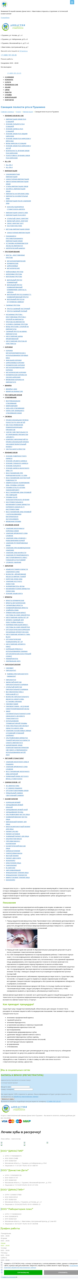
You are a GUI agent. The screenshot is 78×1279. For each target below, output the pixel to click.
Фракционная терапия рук (16, 875)
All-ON (8, 161)
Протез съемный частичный (18, 309)
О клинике (9, 77)
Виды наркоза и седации (16, 143)
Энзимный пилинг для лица (17, 836)
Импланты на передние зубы (17, 194)
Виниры (8, 385)
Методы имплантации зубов (18, 229)
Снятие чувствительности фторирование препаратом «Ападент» (17, 434)
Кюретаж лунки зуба (14, 579)
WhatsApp (23, 51)
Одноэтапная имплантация (17, 179)
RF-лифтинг (10, 868)
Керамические (12, 263)
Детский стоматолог (14, 758)
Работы (8, 92)
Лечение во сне (11, 85)
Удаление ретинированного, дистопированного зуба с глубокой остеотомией (17, 557)
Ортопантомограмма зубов (17, 791)
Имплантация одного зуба (17, 213)
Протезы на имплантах (15, 322)
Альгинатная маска (14, 839)
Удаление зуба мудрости (16, 553)
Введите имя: (6, 1087)
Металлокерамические (16, 261)
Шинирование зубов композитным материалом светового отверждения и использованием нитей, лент (17, 750)
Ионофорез (10, 880)
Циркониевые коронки (15, 363)
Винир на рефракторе (14, 391)
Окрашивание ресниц (14, 812)
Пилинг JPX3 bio (12, 831)
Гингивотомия (12, 704)
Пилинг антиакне (13, 834)
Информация (11, 97)
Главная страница (7, 112)
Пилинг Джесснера (13, 858)
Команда (9, 80)
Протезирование (12, 252)
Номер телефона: (7, 1089)
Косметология (11, 799)
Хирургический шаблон (15, 248)
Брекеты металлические (15, 603)
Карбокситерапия (13, 851)
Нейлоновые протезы (14, 272)
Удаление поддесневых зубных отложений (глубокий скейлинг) (18, 733)
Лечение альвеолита (14, 593)
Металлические (13, 268)
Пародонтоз (11, 680)
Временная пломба (13, 521)
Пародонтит (11, 670)
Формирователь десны (15, 586)
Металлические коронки (16, 372)
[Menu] (72, 2)
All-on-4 (9, 165)
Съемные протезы (13, 305)
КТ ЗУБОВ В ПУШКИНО (14, 788)
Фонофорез (10, 860)
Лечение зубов (11, 452)
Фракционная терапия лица (17, 873)
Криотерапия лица (13, 863)
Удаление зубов (12, 525)
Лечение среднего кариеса (16, 461)
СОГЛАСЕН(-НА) (23, 1272)
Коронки (9, 347)
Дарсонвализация (13, 870)
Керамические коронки (15, 365)
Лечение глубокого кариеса (17, 463)
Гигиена (8, 416)
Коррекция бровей (13, 802)
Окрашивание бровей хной (17, 810)
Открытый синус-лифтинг (17, 218)
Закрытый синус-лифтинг (17, 221)
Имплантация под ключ (16, 215)
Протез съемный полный (17, 311)
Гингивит (10, 668)
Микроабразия (11, 406)
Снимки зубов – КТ (13, 782)
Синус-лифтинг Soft (15, 223)
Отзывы (8, 95)
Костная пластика (14, 226)
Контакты (9, 100)
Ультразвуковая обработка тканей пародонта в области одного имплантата (18, 740)
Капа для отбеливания (15, 408)
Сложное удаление (13, 562)
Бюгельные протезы (14, 277)
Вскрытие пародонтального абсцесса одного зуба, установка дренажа (17, 699)
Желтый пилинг (12, 856)
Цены (7, 90)
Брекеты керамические (15, 600)
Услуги (8, 82)
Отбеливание (10, 397)
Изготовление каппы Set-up (17, 617)
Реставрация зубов (13, 395)
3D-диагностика (12, 786)
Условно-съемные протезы (17, 324)
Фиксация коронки (14, 360)
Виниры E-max (11, 389)
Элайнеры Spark (12, 610)
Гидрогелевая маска (14, 853)
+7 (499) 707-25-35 (9, 55)
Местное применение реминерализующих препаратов (14, 427)
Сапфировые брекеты (14, 605)
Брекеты (8, 597)
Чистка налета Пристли (15, 449)
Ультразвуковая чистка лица (18, 814)
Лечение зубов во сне (14, 116)
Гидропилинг (11, 865)
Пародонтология (12, 664)
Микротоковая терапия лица (18, 877)
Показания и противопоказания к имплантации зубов (14, 238)
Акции (7, 87)
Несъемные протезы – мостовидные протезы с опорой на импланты (16, 317)
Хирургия (9, 566)
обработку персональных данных (26, 1096)
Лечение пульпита (13, 466)
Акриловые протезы (14, 274)
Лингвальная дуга (13, 661)
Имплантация (28, 112)
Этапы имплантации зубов (17, 186)
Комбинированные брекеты (17, 608)
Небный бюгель (12, 659)
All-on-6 (9, 167)
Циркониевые (12, 266)
